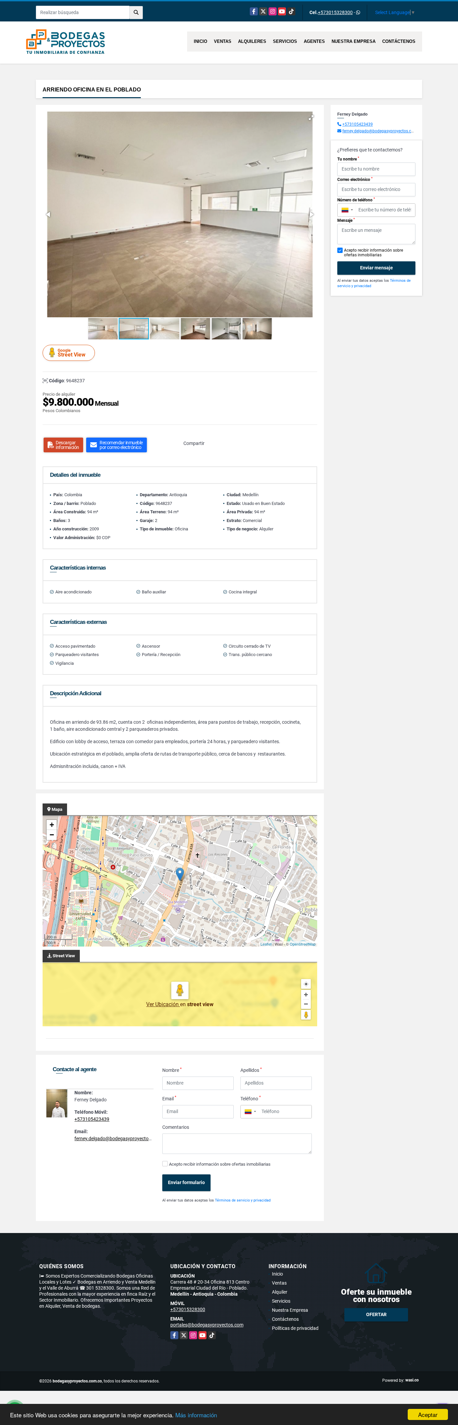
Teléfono (250, 1098)
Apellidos (251, 1070)
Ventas (222, 41)
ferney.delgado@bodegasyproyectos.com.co (121, 1138)
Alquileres (252, 41)
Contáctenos (398, 41)
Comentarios (175, 1127)
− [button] (52, 835)
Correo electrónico (355, 179)
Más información (196, 1415)
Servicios (285, 41)
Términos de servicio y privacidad (243, 1200)
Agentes (314, 41)
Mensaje (346, 220)
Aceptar (428, 1414)
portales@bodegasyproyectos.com (206, 1324)
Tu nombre (348, 158)
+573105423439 (91, 1119)
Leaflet (266, 944)
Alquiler (279, 1292)
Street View (71, 353)
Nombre (172, 1070)
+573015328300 (335, 12)
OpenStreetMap (303, 944)
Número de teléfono (356, 199)
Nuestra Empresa (354, 41)
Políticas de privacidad (295, 1328)
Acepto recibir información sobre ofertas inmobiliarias (220, 1164)
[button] (311, 117)
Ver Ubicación (163, 1004)
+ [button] (52, 825)
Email (169, 1098)
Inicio (200, 41)
